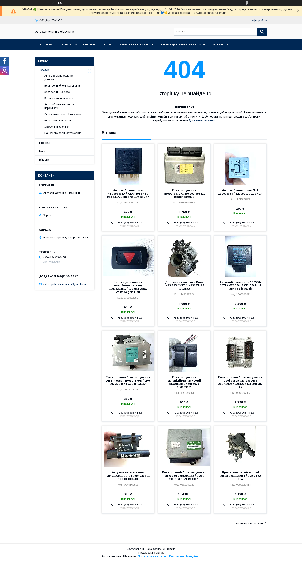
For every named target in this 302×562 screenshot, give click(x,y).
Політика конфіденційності (185, 556)
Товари (66, 44)
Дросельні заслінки (202, 120)
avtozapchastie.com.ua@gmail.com (65, 284)
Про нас (89, 44)
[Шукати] (262, 32)
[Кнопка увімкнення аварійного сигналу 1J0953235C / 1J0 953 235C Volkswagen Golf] (128, 256)
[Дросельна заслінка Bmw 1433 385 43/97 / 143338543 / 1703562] (184, 256)
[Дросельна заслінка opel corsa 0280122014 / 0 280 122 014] (240, 446)
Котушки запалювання (58, 98)
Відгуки (44, 159)
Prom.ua (170, 549)
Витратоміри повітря (57, 120)
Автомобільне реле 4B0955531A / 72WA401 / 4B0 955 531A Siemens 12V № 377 (128, 193)
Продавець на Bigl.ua (151, 552)
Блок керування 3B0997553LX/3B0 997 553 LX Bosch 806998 (184, 193)
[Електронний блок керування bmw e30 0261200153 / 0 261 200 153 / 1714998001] (184, 446)
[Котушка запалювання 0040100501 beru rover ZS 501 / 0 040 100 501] (128, 446)
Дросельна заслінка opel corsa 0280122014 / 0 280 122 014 (240, 476)
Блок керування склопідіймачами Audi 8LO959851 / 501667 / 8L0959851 (184, 382)
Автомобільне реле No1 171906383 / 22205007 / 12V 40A (240, 192)
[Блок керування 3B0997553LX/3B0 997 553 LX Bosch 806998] (184, 164)
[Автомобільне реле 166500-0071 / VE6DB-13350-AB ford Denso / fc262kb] (240, 256)
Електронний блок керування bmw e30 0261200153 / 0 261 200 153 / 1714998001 (184, 476)
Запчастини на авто (57, 91)
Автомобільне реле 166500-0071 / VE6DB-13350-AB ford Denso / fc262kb (240, 285)
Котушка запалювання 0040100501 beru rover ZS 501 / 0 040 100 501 (128, 476)
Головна (46, 44)
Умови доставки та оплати (183, 44)
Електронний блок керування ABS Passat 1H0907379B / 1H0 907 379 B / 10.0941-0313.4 (128, 380)
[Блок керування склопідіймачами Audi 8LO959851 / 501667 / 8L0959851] (184, 351)
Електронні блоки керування (62, 85)
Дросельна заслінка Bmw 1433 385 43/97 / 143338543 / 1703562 (184, 285)
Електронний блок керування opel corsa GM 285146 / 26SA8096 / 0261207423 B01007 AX (240, 382)
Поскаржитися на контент (152, 556)
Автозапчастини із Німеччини (62, 114)
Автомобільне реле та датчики (58, 77)
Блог (107, 44)
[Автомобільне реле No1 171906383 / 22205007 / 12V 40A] (240, 164)
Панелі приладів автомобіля (62, 132)
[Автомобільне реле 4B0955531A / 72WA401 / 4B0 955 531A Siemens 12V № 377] (128, 164)
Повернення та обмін (136, 44)
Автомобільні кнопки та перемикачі (59, 106)
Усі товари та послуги (250, 523)
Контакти (220, 44)
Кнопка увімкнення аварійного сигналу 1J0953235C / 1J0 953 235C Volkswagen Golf (128, 287)
